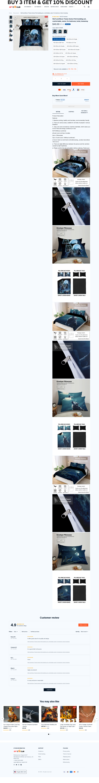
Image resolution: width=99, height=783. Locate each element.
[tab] (48, 734)
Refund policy (66, 762)
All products (16, 13)
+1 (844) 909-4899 (18, 760)
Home (10, 13)
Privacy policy (66, 751)
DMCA (39, 759)
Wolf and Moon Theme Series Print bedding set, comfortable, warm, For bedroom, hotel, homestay (49, 641)
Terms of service (67, 754)
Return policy (66, 759)
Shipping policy (66, 756)
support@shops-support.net (20, 762)
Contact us (40, 751)
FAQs (39, 756)
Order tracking (41, 754)
